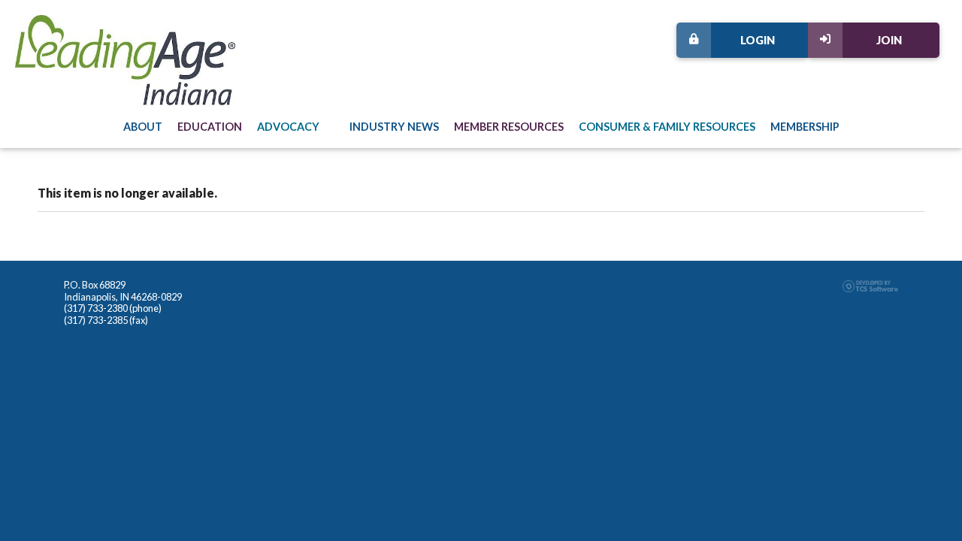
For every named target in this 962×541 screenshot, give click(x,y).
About (142, 126)
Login (757, 40)
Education (209, 126)
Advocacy (288, 126)
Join (889, 40)
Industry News (394, 126)
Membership (804, 126)
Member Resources (509, 126)
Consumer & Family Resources (667, 126)
